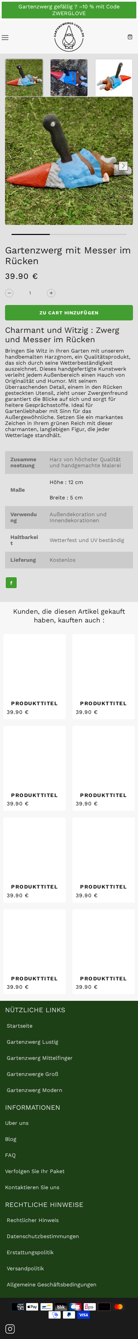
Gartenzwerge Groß (32, 1074)
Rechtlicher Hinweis (33, 1220)
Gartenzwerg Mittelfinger (40, 1058)
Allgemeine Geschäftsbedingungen (51, 1284)
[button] (14, 166)
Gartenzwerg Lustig (32, 1042)
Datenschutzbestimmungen (43, 1236)
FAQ (10, 1155)
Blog (10, 1139)
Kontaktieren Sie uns (32, 1187)
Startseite (19, 1026)
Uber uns (16, 1123)
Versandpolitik (25, 1268)
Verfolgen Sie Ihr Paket (35, 1171)
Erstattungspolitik (30, 1252)
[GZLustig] (69, 37)
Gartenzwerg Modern (34, 1090)
